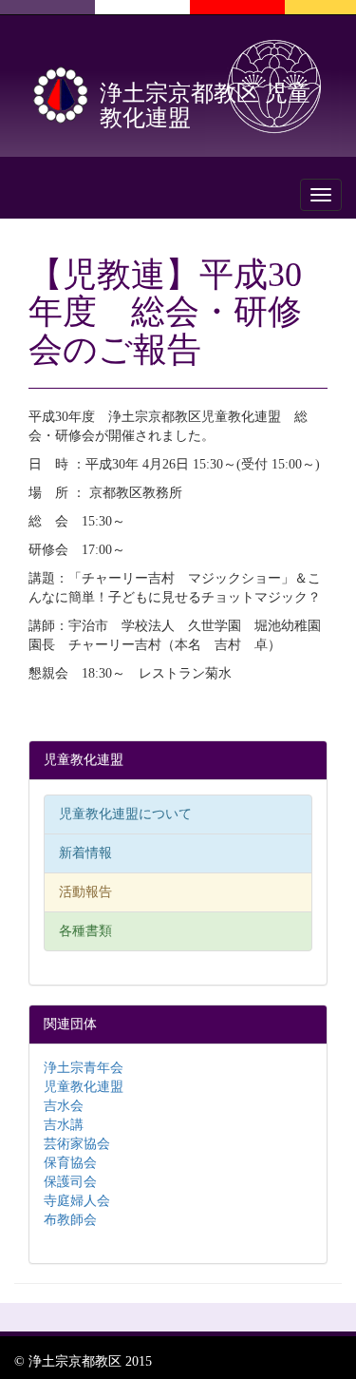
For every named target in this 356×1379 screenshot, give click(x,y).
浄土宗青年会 (83, 1068)
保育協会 (70, 1163)
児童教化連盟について (125, 814)
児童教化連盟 (83, 1087)
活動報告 (85, 892)
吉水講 (64, 1125)
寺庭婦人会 (77, 1201)
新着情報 (85, 853)
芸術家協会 (77, 1144)
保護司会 (70, 1182)
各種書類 (85, 931)
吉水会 (64, 1106)
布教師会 (70, 1220)
